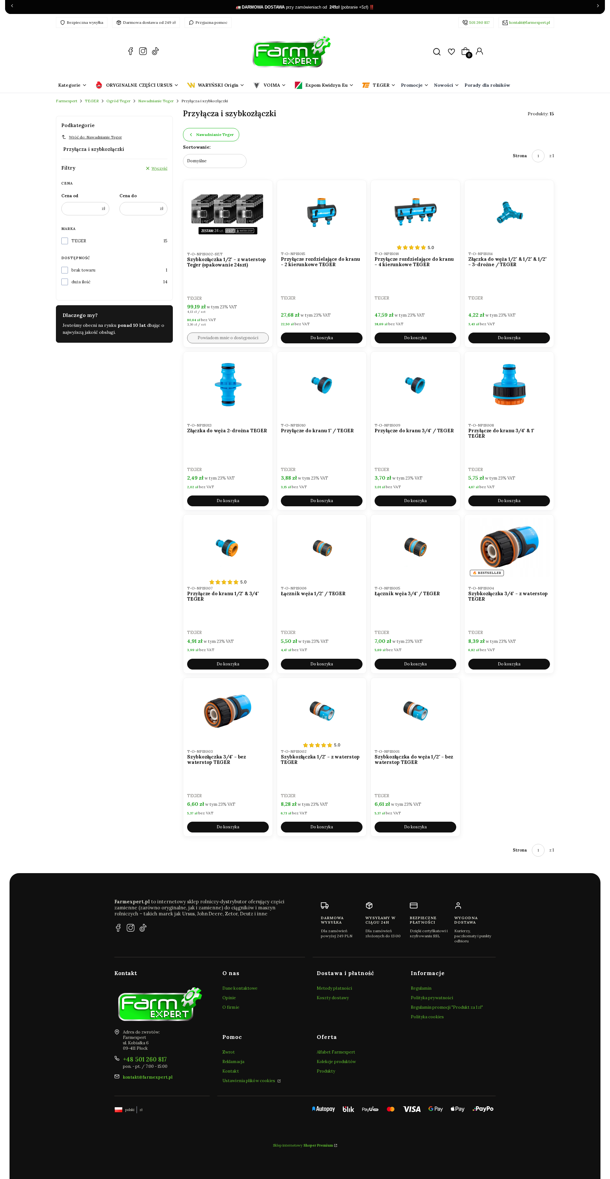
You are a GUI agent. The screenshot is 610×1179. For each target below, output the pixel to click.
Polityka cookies (427, 1017)
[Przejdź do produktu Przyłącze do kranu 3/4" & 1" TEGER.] (509, 384)
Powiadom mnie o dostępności (228, 337)
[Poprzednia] (12, 7)
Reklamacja (233, 1061)
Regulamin (421, 988)
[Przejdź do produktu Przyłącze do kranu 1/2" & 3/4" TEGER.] (228, 547)
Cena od (69, 196)
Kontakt (230, 1071)
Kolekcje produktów (336, 1061)
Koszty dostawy (333, 997)
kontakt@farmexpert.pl (529, 22)
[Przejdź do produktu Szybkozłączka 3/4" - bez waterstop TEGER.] (228, 711)
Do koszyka (321, 337)
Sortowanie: (197, 147)
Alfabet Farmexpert (336, 1052)
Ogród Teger (118, 100)
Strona (520, 155)
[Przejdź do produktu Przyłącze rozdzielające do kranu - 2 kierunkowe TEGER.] (322, 213)
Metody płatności (334, 988)
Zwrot (228, 1052)
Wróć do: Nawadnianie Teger (95, 137)
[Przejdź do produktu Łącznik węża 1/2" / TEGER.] (322, 547)
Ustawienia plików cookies (249, 1080)
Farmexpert (66, 100)
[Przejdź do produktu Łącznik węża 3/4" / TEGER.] (415, 547)
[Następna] (598, 7)
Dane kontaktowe (240, 988)
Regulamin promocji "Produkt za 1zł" (447, 1007)
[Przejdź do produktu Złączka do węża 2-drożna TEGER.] (228, 384)
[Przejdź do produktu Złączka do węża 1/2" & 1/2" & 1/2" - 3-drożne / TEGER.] (509, 213)
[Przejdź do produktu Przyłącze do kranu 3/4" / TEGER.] (415, 384)
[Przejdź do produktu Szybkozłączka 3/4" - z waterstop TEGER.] (509, 547)
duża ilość (81, 282)
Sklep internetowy (303, 1145)
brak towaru (83, 270)
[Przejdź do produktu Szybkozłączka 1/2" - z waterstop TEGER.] (322, 711)
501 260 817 (479, 22)
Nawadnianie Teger (156, 100)
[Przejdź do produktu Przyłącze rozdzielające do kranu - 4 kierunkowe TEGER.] (415, 213)
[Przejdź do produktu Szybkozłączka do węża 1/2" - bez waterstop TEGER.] (415, 711)
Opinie (229, 997)
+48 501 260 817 (145, 1059)
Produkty (326, 1071)
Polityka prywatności (432, 997)
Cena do (128, 196)
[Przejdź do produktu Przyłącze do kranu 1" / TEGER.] (322, 384)
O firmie (230, 1007)
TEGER (92, 100)
